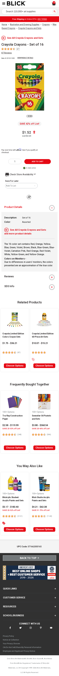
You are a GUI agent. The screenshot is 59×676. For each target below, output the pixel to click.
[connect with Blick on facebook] (10, 629)
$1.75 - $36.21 (9, 343)
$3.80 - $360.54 (40, 425)
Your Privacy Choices (11, 643)
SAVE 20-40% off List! (41, 429)
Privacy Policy (8, 636)
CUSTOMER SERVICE (14, 597)
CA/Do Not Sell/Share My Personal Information (22, 647)
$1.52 (26, 132)
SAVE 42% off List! (29, 123)
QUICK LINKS (10, 588)
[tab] (29, 207)
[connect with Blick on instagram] (31, 629)
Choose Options (14, 365)
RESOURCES (9, 606)
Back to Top (28, 558)
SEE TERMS (42, 19)
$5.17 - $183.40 (10, 507)
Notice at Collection (11, 640)
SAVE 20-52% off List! (11, 510)
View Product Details (25, 58)
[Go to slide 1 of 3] (27, 116)
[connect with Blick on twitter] (20, 629)
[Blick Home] (16, 3)
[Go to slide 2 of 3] (29, 116)
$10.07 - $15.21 (40, 343)
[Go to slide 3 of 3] (32, 116)
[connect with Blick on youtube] (51, 629)
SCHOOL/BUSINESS (13, 615)
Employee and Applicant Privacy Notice (19, 651)
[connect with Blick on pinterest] (41, 629)
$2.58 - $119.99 (10, 425)
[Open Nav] (3, 3)
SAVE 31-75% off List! (41, 510)
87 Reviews (6, 53)
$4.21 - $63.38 (39, 507)
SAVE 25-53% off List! (11, 429)
